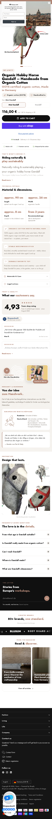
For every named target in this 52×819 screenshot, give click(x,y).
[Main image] (14, 489)
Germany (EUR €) (22, 782)
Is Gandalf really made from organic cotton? (23, 543)
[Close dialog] (49, 3)
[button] (21, 66)
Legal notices (12, 284)
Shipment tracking (20, 795)
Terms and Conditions (35, 795)
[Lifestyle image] (39, 498)
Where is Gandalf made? (14, 560)
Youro (17, 786)
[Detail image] (39, 473)
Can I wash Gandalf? (12, 551)
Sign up (13, 21)
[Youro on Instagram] (7, 773)
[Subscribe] (46, 598)
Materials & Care (14, 276)
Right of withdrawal (21, 804)
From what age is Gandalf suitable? (18, 534)
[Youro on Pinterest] (3, 773)
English (5, 782)
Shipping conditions (20, 799)
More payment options (26, 133)
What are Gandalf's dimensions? (17, 568)
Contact (8, 757)
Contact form (10, 752)
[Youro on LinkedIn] (10, 773)
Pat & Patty (8, 70)
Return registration (12, 761)
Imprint (31, 804)
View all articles (24, 688)
